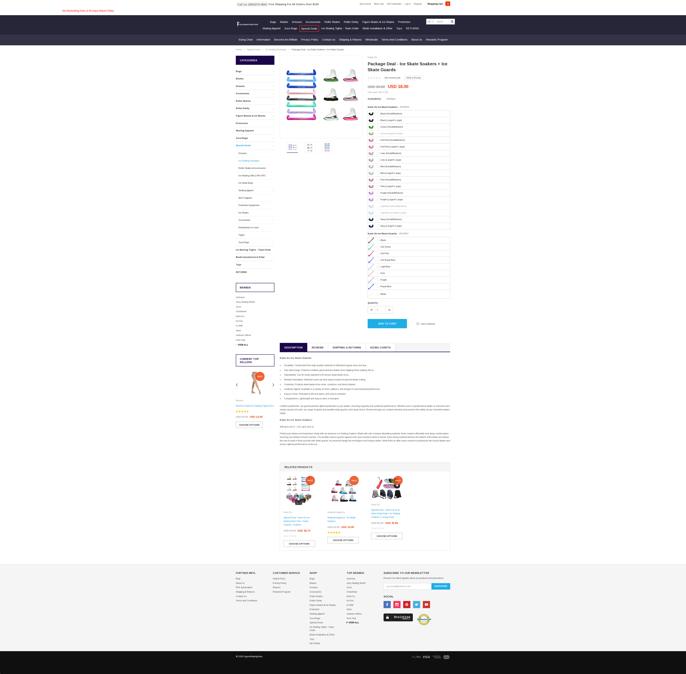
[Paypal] (416, 656)
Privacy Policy (309, 39)
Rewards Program (437, 39)
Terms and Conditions (394, 39)
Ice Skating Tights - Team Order (340, 28)
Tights (241, 235)
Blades (284, 21)
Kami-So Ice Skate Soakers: (388, 107)
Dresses (297, 21)
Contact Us (328, 39)
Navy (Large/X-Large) (391, 226)
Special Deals (309, 28)
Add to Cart (387, 323)
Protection (404, 21)
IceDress (240, 297)
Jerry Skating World (245, 302)
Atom (238, 330)
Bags (273, 21)
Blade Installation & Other (377, 28)
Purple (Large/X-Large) (392, 199)
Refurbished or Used (248, 227)
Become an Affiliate (285, 39)
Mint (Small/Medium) (391, 166)
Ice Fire (239, 321)
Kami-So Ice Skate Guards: (388, 233)
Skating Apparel (271, 28)
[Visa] (426, 656)
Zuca (238, 307)
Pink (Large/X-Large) (391, 186)
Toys (399, 28)
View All (243, 345)
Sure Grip (240, 340)
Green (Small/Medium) (392, 127)
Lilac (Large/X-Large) (391, 160)
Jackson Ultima (243, 335)
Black (383, 240)
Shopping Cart (438, 4)
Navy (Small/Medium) (391, 219)
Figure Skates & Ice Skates (378, 21)
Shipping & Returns (350, 39)
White (383, 294)
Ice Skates (243, 213)
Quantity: (373, 303)
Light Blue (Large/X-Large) (393, 213)
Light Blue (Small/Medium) (394, 206)
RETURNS (412, 28)
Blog (238, 578)
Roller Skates (332, 21)
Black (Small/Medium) (391, 113)
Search (452, 21)
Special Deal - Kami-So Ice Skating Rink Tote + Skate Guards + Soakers (297, 521)
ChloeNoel (241, 311)
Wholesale (371, 39)
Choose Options (249, 425)
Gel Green (386, 247)
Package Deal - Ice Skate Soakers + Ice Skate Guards (318, 49)
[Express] (436, 656)
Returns (276, 587)
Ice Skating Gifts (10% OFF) (251, 175)
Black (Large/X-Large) (391, 120)
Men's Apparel (245, 198)
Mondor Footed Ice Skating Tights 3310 (255, 406)
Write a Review (413, 78)
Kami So (240, 316)
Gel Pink (385, 253)
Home (239, 49)
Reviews (318, 347)
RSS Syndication (244, 587)
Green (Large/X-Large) (392, 133)
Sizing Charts (380, 347)
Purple (384, 280)
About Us (416, 39)
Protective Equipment (248, 205)
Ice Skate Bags (245, 183)
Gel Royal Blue (388, 260)
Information (263, 39)
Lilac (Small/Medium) (391, 153)
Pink (383, 273)
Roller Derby (351, 21)
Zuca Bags (290, 28)
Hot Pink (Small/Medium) (393, 140)
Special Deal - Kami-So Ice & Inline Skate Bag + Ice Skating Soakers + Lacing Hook (385, 513)
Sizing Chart (245, 39)
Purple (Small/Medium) (392, 193)
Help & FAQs (279, 578)
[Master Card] (446, 657)
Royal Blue (386, 286)
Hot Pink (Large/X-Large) (393, 146)
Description (293, 347)
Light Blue (385, 266)
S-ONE (239, 326)
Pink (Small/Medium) (391, 179)
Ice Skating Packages (276, 49)
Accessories (313, 21)
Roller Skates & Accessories (252, 168)
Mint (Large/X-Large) (391, 173)
